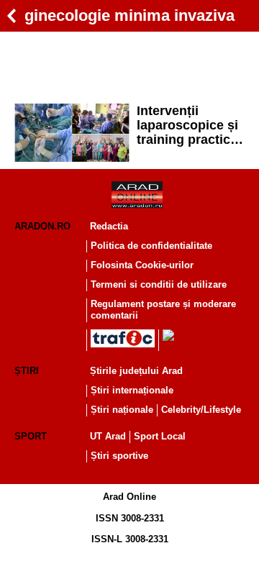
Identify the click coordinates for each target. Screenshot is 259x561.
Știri (26, 370)
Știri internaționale (132, 390)
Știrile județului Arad (136, 370)
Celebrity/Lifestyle (201, 409)
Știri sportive (119, 455)
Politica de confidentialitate (151, 245)
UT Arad (108, 436)
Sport (30, 436)
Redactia (109, 226)
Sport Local (160, 436)
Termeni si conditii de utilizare (159, 284)
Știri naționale (122, 409)
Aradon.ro (42, 226)
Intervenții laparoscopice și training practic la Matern (191, 125)
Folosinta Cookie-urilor (142, 265)
